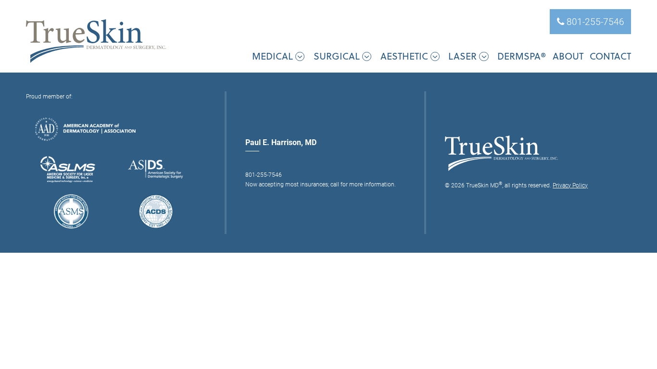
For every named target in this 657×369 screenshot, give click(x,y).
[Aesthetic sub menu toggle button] (435, 56)
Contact (610, 55)
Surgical (337, 55)
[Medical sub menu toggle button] (299, 56)
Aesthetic (404, 55)
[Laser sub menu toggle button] (483, 56)
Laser (462, 55)
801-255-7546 (594, 21)
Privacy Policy (570, 185)
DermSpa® (521, 55)
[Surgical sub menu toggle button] (366, 56)
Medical (272, 55)
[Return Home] (96, 41)
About (568, 55)
